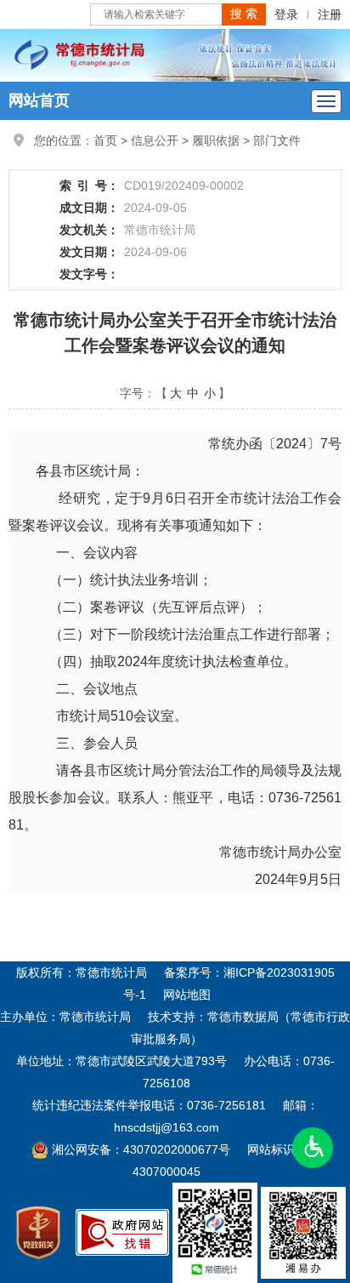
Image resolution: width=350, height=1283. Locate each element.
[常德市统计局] (175, 54)
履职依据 (216, 140)
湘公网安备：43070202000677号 (139, 1149)
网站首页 (39, 100)
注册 (330, 14)
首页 (105, 140)
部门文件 (277, 140)
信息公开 (154, 140)
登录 (286, 14)
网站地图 (187, 994)
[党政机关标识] (38, 1232)
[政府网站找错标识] (122, 1232)
